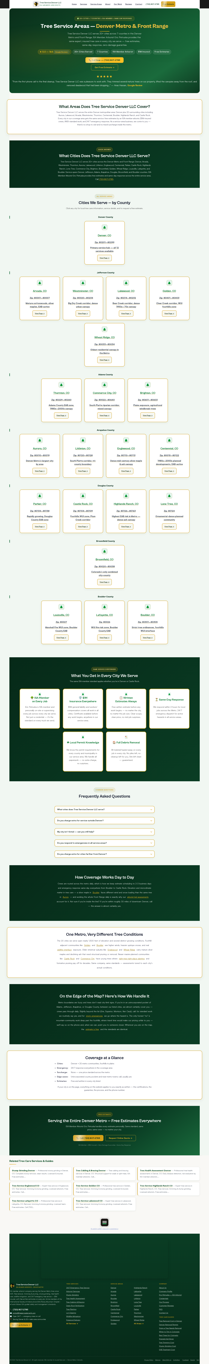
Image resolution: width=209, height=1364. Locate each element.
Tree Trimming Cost (166, 1342)
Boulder (96, 892)
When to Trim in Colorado (169, 1332)
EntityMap (176, 1360)
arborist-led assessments (137, 897)
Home (74, 4)
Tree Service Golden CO (88, 1185)
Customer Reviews (166, 1306)
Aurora (65, 897)
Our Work (118, 4)
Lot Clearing (71, 1313)
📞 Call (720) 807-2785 (88, 1138)
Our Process (164, 1302)
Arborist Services (73, 1291)
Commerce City (88, 958)
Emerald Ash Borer (166, 1339)
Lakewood (138, 1295)
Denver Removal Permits (168, 1325)
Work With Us (166, 1360)
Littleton (137, 1298)
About (107, 4)
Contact (138, 4)
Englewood (112, 950)
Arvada (113, 1291)
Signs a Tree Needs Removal (170, 1328)
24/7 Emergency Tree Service (77, 1288)
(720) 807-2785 (152, 4)
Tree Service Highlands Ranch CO (156, 1185)
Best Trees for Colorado (168, 1335)
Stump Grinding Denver (23, 1170)
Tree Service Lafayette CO (25, 1201)
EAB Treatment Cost (167, 1350)
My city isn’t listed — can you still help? (75, 831)
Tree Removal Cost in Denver (170, 1321)
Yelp (198, 1360)
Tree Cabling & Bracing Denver (91, 1170)
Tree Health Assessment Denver (155, 1170)
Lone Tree (138, 1302)
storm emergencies (94, 1016)
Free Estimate (168, 4)
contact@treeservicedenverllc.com (24, 1313)
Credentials (163, 1298)
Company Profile (165, 1291)
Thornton (137, 1313)
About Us (162, 1288)
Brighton (114, 1302)
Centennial (115, 1313)
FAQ (160, 1309)
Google (192, 1360)
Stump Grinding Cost (167, 1346)
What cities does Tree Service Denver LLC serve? (80, 809)
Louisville (137, 1306)
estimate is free (92, 1029)
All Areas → (139, 1323)
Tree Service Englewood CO (25, 1185)
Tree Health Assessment (75, 1298)
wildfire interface (64, 950)
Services (83, 4)
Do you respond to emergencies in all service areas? (82, 843)
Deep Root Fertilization (75, 1306)
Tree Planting (71, 1309)
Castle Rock (69, 958)
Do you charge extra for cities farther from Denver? (82, 854)
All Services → (72, 1323)
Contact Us (163, 1313)
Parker (136, 1309)
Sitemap (157, 1360)
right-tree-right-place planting (132, 958)
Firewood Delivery (73, 1320)
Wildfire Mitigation (73, 1316)
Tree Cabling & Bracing (75, 1302)
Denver (113, 1288)
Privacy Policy (148, 1360)
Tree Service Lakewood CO (89, 1201)
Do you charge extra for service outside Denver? (80, 820)
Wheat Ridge (129, 950)
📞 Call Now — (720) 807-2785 (104, 60)
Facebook (185, 1360)
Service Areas (96, 4)
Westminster (139, 1316)
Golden (87, 945)
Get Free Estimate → (104, 67)
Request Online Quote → (120, 1138)
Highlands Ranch (140, 1288)
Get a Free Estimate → (21, 1325)
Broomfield (115, 1306)
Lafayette (137, 1291)
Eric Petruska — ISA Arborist (170, 1295)
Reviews (128, 4)
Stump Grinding (72, 1295)
